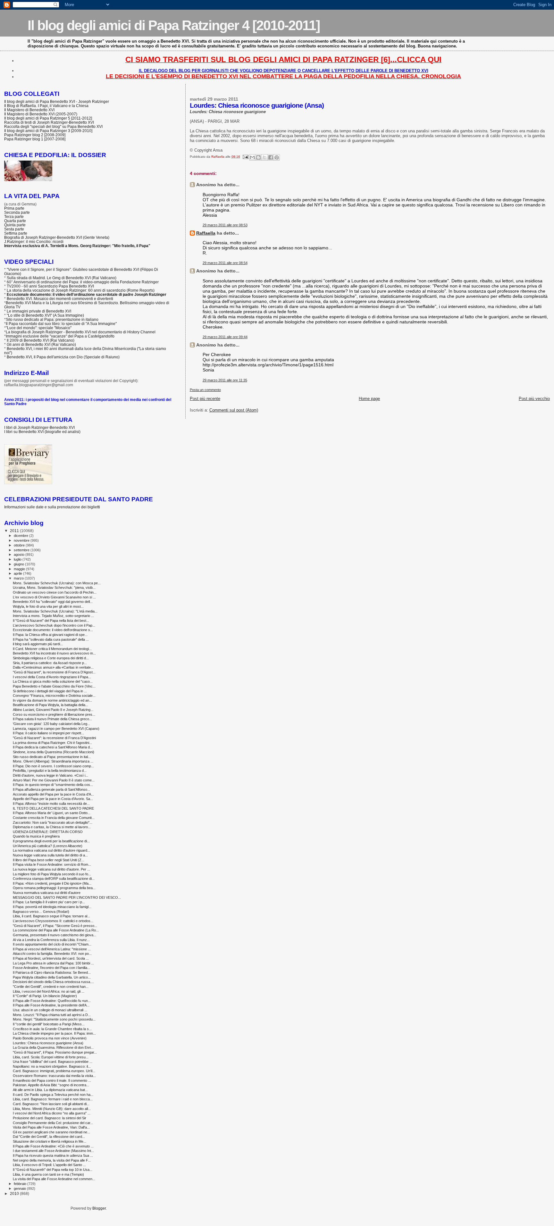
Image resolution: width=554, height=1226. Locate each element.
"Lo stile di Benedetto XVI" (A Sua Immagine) (45, 315)
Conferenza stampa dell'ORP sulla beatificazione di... (54, 878)
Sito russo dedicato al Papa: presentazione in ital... (52, 757)
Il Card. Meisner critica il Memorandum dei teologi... (52, 649)
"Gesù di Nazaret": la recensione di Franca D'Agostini (54, 738)
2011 (15, 531)
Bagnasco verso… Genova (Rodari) (41, 911)
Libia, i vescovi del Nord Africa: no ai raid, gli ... (48, 991)
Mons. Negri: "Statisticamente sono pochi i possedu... (54, 1019)
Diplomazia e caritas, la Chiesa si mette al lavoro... (52, 827)
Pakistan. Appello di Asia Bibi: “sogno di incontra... (51, 1085)
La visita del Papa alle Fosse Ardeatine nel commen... (54, 1179)
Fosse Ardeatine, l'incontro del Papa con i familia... (51, 968)
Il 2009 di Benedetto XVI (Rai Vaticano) (40, 340)
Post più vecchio (534, 398)
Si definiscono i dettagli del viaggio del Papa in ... (50, 691)
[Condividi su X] (264, 157)
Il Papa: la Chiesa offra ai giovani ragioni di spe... (50, 635)
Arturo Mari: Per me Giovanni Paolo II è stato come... (54, 780)
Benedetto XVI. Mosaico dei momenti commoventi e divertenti (60, 298)
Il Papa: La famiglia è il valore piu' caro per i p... (49, 902)
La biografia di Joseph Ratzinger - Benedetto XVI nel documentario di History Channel (80, 332)
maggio (20, 569)
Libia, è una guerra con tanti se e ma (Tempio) (48, 1174)
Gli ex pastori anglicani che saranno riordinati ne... (51, 1132)
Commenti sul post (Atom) (233, 410)
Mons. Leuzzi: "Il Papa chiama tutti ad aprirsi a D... (52, 1015)
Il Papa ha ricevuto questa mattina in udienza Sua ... (53, 1155)
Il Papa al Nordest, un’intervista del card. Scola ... (51, 958)
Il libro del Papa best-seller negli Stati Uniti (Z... (48, 860)
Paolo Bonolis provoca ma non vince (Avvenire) (50, 1038)
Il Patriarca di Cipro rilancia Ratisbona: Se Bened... (52, 972)
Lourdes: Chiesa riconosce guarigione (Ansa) (48, 1043)
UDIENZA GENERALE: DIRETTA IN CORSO (48, 832)
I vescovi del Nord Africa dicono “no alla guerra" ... (51, 1113)
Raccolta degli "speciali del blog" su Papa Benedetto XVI (53, 126)
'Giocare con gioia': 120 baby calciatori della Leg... (51, 724)
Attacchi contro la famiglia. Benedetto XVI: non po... (52, 953)
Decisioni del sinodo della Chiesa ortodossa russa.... (53, 982)
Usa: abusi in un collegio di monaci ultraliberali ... (50, 1010)
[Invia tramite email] (252, 157)
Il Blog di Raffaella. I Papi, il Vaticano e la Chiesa (46, 106)
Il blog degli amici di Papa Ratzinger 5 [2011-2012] (48, 118)
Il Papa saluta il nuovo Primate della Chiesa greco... (52, 719)
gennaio (20, 1188)
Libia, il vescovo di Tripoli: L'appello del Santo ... (49, 1165)
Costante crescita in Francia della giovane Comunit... (54, 818)
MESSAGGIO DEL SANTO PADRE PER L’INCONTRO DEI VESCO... (67, 897)
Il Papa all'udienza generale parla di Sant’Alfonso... (51, 789)
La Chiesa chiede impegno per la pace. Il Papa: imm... (54, 1033)
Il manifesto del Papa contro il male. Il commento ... (52, 1080)
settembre (22, 550)
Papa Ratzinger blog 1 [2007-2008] (34, 139)
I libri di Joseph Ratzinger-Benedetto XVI (39, 427)
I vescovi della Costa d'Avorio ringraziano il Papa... (52, 677)
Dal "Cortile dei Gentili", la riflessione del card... (49, 1136)
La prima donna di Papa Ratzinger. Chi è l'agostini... (52, 743)
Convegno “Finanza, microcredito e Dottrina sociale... (54, 695)
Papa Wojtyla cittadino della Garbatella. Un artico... (52, 977)
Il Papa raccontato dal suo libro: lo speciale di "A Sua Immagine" (61, 323)
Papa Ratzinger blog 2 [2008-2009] (34, 135)
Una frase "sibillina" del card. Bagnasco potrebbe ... (52, 1061)
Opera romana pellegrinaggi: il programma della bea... (54, 888)
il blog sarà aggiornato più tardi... (38, 644)
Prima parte (14, 208)
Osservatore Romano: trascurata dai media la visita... (54, 1076)
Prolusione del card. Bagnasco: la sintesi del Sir (49, 1118)
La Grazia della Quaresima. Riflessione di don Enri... (53, 1047)
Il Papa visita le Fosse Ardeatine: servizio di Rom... (52, 864)
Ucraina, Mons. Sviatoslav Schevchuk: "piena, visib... (54, 587)
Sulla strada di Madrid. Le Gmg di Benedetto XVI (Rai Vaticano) (61, 278)
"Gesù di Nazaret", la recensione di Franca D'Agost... (54, 672)
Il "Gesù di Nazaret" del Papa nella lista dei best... (51, 620)
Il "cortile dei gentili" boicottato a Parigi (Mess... (49, 1024)
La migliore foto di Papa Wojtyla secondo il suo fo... (52, 874)
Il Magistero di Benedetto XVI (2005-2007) (40, 114)
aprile (18, 573)
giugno (19, 564)
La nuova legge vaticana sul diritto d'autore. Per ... (51, 869)
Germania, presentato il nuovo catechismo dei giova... (54, 935)
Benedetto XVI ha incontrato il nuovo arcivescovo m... (54, 653)
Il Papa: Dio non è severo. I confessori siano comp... (53, 766)
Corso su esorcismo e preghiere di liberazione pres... (54, 714)
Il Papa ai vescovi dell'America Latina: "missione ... (52, 949)
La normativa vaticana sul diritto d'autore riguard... (51, 850)
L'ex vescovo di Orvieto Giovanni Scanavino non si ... (54, 597)
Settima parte (15, 233)
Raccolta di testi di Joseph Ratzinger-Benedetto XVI (49, 122)
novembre (22, 540)
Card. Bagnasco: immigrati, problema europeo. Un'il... (54, 1071)
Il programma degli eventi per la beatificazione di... (51, 841)
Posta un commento (205, 390)
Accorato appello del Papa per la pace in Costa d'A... (53, 794)
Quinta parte (15, 225)
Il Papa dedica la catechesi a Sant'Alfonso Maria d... (53, 747)
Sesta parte (14, 229)
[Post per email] (245, 156)
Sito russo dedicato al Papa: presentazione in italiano (52, 319)
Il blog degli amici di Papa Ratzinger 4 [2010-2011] (174, 25)
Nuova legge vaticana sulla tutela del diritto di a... (50, 855)
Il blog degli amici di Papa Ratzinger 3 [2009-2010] (48, 131)
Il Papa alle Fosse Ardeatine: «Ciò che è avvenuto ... (53, 1146)
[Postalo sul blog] (258, 157)
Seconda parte (17, 212)
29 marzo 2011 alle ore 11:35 (225, 380)
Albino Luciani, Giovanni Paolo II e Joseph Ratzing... (53, 710)
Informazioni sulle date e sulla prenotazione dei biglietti (52, 507)
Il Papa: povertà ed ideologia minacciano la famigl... (52, 907)
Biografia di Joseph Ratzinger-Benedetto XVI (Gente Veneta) (56, 237)
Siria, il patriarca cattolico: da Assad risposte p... (50, 663)
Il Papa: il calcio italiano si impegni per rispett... (48, 733)
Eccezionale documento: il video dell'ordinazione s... (53, 630)
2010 (15, 1193)
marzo (19, 578)
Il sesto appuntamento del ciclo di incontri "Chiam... (52, 944)
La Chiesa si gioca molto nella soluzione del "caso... (53, 681)
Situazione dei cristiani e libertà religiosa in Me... (49, 1141)
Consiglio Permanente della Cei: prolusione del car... (53, 1123)
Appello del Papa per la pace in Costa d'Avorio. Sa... (53, 799)
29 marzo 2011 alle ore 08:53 (225, 225)
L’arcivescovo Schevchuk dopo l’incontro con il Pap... (54, 625)
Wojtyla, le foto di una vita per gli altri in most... (48, 606)
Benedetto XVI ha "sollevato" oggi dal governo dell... (53, 602)
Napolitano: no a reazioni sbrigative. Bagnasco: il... (52, 1066)
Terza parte (14, 216)
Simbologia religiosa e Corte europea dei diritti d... (51, 658)
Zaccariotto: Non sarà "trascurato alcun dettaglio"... (52, 822)
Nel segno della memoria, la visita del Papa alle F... (52, 1160)
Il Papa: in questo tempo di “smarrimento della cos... (53, 785)
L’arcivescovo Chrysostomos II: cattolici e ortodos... (53, 921)
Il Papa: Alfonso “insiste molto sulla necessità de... (51, 803)
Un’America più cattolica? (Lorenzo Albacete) (47, 846)
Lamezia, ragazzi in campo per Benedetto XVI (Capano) (56, 728)
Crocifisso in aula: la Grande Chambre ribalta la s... (52, 1029)
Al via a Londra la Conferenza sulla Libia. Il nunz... (51, 940)
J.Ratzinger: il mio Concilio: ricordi (33, 241)
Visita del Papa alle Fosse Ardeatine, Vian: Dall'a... (51, 1127)
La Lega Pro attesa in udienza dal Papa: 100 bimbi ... (53, 963)
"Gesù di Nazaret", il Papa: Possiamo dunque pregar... (55, 1052)
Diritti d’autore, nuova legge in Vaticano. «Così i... (50, 775)
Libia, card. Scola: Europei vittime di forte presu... (50, 1057)
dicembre (21, 536)
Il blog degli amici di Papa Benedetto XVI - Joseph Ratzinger (56, 101)
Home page (369, 398)
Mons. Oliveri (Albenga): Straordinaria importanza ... (53, 761)
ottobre (20, 545)
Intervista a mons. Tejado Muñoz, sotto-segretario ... (53, 616)
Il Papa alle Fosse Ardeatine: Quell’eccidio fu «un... (52, 1001)
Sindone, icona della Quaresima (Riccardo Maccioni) (53, 752)
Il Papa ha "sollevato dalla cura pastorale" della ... (51, 639)
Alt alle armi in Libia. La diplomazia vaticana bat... (50, 1090)
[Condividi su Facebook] (270, 157)
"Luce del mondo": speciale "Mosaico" (38, 328)
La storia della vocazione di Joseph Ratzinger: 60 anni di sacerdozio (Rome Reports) (81, 290)
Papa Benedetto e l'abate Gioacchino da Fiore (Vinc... (54, 686)
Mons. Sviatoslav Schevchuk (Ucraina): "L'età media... (55, 611)
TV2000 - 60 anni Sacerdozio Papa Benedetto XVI (50, 286)
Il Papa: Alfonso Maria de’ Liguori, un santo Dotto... (51, 813)
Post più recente (205, 398)
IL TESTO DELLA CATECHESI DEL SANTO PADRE (53, 808)
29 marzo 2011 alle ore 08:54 (225, 263)
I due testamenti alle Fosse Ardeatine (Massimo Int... (53, 1151)
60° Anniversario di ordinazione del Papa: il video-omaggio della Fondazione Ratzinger (83, 282)
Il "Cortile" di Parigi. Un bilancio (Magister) (45, 996)
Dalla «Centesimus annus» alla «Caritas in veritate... (53, 667)
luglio (18, 559)
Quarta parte (15, 221)
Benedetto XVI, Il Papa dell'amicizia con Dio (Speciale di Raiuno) (63, 357)
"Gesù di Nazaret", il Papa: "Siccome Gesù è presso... (55, 926)
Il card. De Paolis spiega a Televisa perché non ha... (53, 1095)
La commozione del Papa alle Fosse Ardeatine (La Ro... (56, 930)
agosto (19, 554)
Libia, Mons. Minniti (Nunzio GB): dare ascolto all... (52, 1109)
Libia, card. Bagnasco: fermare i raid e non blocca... (53, 1099)
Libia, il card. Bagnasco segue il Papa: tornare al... (51, 916)
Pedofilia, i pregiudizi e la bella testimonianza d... (50, 770)
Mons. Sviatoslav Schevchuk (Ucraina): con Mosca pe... (57, 583)
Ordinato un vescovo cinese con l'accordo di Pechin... (55, 592)
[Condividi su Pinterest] (276, 157)
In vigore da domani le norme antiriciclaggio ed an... (52, 700)
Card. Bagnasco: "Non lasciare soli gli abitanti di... (51, 1104)
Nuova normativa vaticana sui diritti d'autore (46, 893)
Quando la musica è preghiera (36, 836)
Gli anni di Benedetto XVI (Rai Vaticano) (41, 344)
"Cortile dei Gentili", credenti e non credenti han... (50, 986)
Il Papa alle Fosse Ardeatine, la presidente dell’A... (51, 1005)
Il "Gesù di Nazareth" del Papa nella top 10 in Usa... (52, 1170)
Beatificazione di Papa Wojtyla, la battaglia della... (50, 705)
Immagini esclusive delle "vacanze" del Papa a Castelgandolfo (60, 336)
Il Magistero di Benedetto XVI (29, 110)
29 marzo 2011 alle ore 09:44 (225, 337)
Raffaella (205, 233)
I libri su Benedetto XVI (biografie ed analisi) (42, 432)
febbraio (20, 1184)
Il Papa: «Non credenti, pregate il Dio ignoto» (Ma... (52, 883)
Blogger (99, 1208)
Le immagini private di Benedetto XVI (39, 311)
